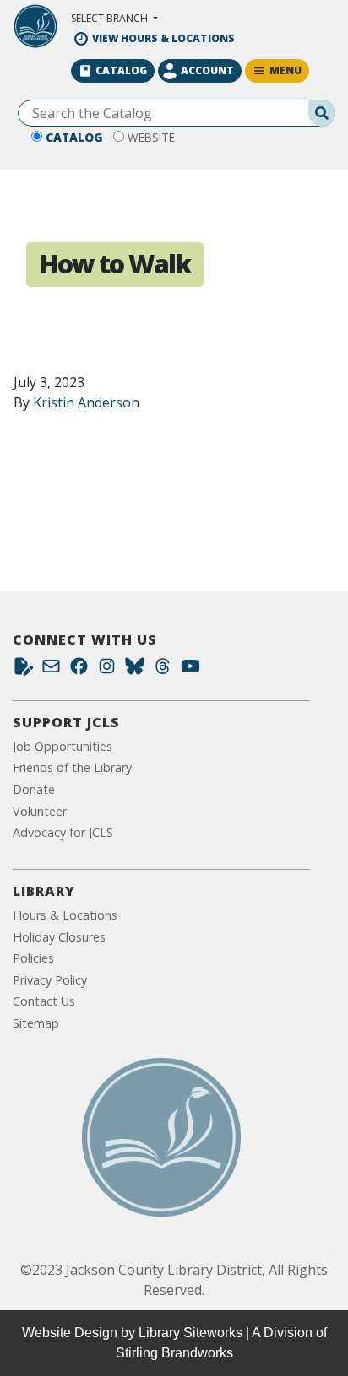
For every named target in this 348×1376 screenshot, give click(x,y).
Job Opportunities (62, 746)
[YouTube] (190, 670)
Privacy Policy (50, 980)
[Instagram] (106, 670)
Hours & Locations (65, 915)
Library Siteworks (190, 1332)
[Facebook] (79, 670)
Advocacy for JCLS (63, 832)
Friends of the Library (72, 767)
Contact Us (44, 1001)
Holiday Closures (59, 937)
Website (151, 137)
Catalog (74, 137)
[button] (114, 18)
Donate (34, 789)
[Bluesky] (134, 670)
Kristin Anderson (86, 402)
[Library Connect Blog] (23, 670)
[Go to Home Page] (161, 1137)
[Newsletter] (51, 670)
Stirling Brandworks (174, 1353)
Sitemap (36, 1023)
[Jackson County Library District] (35, 26)
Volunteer (40, 811)
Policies (33, 958)
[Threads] (162, 670)
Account (207, 70)
